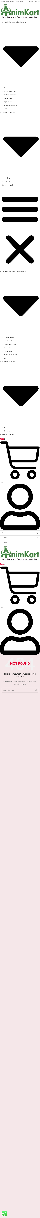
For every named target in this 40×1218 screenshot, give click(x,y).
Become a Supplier (8, 185)
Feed (5, 109)
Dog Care (7, 178)
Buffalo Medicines (10, 91)
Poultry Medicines (10, 95)
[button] (20, 229)
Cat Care (7, 181)
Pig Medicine (8, 102)
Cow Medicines (9, 88)
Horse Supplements (10, 105)
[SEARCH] (37, 532)
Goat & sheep (8, 98)
